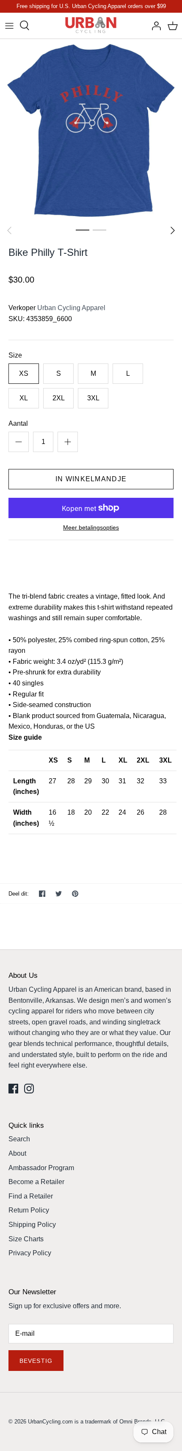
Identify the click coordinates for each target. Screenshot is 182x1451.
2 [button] (99, 229)
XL (23, 398)
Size (15, 355)
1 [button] (82, 229)
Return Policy (28, 1210)
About (17, 1153)
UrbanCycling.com (50, 1421)
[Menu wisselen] (9, 25)
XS (23, 373)
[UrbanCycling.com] (91, 25)
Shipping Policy (32, 1224)
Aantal (18, 423)
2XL (58, 398)
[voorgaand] (9, 230)
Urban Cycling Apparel (71, 307)
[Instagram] (29, 1088)
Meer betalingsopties (91, 527)
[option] (91, 130)
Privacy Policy (29, 1253)
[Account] (154, 25)
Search (19, 1139)
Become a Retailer (36, 1181)
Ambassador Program (41, 1167)
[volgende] (172, 230)
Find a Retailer (30, 1196)
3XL (93, 398)
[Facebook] (13, 1088)
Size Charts (26, 1239)
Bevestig (35, 1360)
